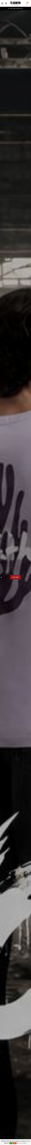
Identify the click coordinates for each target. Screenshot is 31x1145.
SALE (15, 586)
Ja (11, 1143)
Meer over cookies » (22, 1143)
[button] (1, 577)
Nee (15, 1143)
